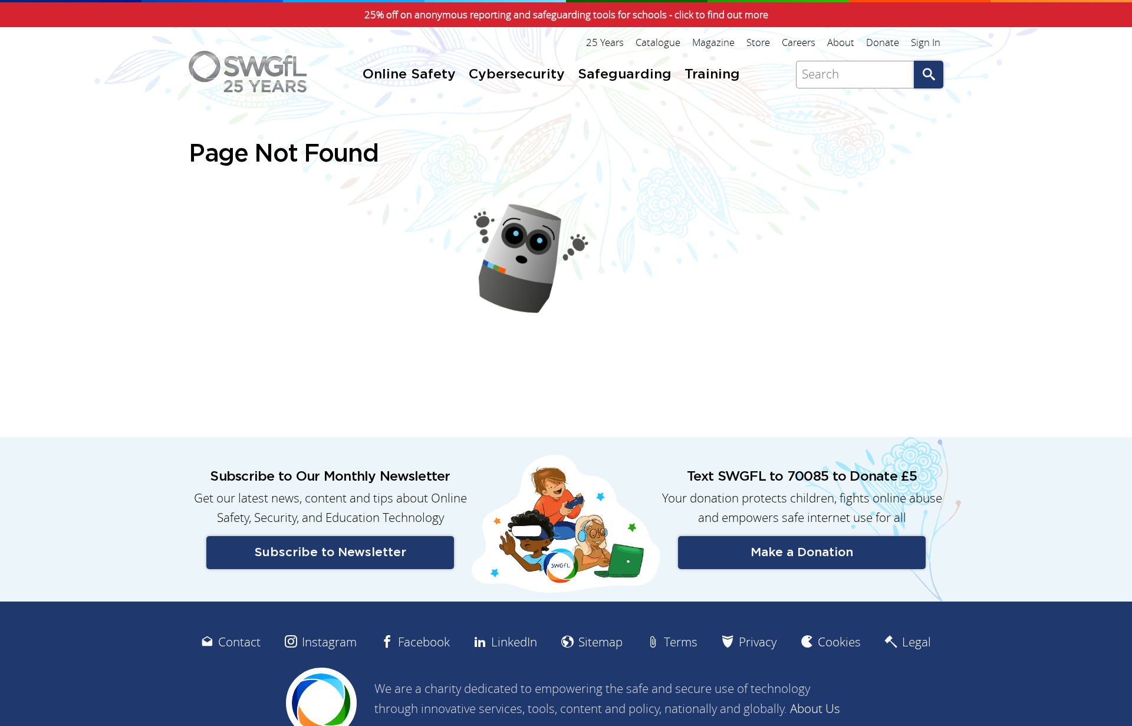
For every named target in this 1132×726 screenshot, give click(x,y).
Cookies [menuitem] (839, 642)
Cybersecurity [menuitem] (517, 74)
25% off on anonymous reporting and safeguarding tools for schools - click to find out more (566, 14)
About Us (815, 709)
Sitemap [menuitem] (600, 642)
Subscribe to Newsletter (330, 552)
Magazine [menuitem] (713, 42)
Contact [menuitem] (239, 642)
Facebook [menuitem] (424, 642)
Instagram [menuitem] (329, 642)
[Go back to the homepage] (248, 72)
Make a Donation (802, 552)
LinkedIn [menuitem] (514, 642)
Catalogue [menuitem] (658, 42)
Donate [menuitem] (882, 42)
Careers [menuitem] (798, 42)
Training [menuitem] (712, 74)
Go (928, 74)
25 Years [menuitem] (605, 42)
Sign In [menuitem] (925, 42)
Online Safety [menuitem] (409, 74)
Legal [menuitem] (916, 642)
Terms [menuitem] (680, 642)
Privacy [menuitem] (757, 642)
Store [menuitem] (758, 42)
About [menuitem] (840, 42)
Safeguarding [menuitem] (625, 74)
